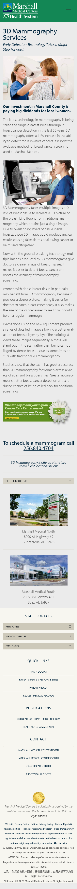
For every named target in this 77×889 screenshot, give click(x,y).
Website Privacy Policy (17, 824)
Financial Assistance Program (37, 828)
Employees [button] (12, 646)
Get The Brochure (17, 480)
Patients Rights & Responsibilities (38, 679)
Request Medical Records (38, 695)
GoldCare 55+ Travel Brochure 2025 (38, 718)
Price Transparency (64, 828)
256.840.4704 (38, 447)
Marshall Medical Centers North (38, 750)
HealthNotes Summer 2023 (38, 726)
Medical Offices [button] (16, 636)
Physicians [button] (12, 626)
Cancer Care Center (38, 766)
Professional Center (38, 774)
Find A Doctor (38, 671)
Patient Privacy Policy (42, 824)
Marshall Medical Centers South (39, 758)
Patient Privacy (38, 687)
